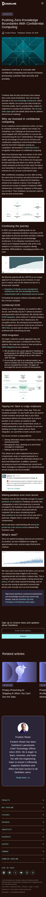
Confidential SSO (30, 148)
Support (5, 844)
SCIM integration (8, 317)
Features (6, 815)
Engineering (7, 14)
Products (6, 800)
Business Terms (16, 887)
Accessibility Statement (18, 892)
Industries (7, 829)
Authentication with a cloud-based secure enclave (24, 294)
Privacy (24, 887)
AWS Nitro (6, 328)
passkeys (10, 515)
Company (5, 851)
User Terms (5, 887)
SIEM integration (8, 347)
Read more (21, 778)
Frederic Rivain (10, 33)
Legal (30, 887)
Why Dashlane (8, 807)
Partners (6, 822)
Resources (6, 837)
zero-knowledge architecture (25, 101)
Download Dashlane (10, 859)
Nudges (15, 429)
